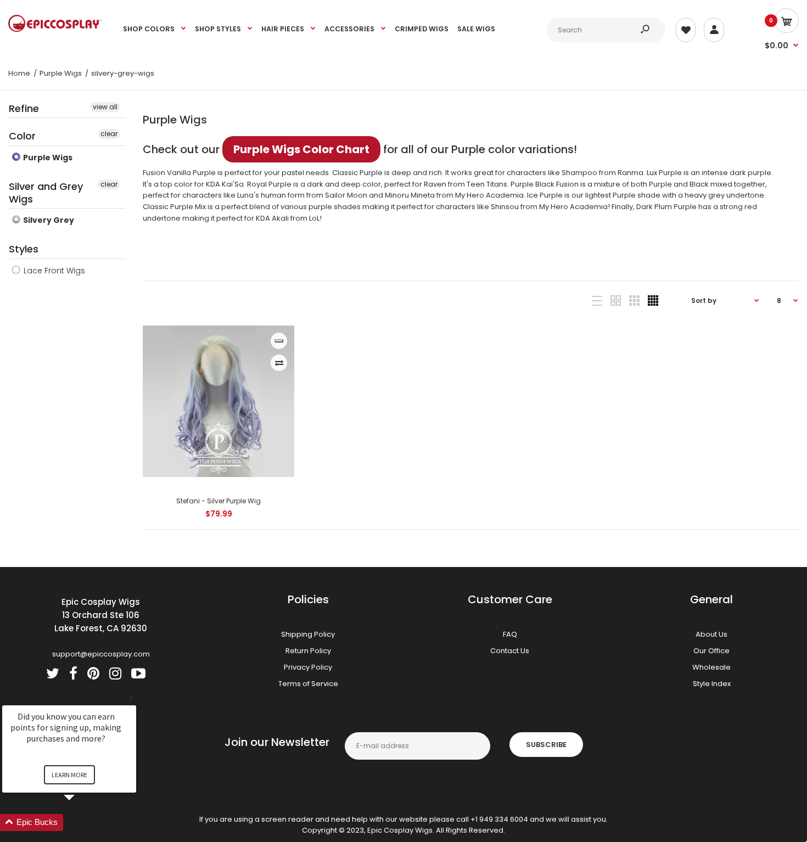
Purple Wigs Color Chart (301, 149)
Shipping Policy (308, 634)
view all (105, 106)
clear (108, 133)
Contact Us (509, 650)
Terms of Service (308, 683)
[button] (82, 822)
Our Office (711, 650)
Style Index (712, 683)
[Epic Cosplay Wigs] (55, 29)
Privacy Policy (308, 667)
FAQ (510, 634)
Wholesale (711, 667)
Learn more (69, 775)
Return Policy (308, 650)
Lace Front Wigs (53, 270)
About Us (711, 634)
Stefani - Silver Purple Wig (218, 501)
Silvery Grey (47, 220)
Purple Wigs (46, 157)
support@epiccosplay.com (101, 654)
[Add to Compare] (279, 362)
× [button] (131, 698)
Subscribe (546, 744)
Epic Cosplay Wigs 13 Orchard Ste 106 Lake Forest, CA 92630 (100, 615)
